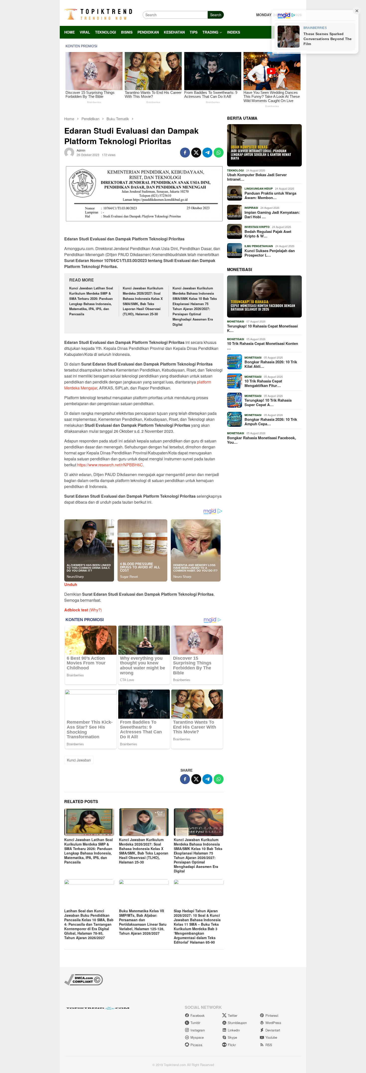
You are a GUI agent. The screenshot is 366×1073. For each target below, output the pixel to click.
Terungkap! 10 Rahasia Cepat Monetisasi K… (262, 328)
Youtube (271, 1037)
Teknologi (235, 170)
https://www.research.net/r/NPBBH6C (110, 465)
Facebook (197, 1015)
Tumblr (195, 1022)
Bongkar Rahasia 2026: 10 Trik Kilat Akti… (270, 364)
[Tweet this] (196, 153)
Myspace (197, 1037)
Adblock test (76, 610)
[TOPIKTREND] (98, 14)
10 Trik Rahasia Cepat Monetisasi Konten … (262, 345)
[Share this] (185, 153)
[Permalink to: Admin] (69, 151)
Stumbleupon (237, 1022)
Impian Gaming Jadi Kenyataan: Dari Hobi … (272, 214)
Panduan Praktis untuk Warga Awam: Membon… (270, 195)
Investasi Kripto (257, 227)
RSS (268, 1044)
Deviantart (272, 1030)
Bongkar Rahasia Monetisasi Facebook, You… (261, 439)
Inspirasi (251, 208)
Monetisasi (235, 321)
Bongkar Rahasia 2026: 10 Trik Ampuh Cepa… (270, 421)
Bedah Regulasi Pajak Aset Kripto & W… (267, 233)
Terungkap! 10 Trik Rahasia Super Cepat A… (268, 402)
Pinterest (271, 1015)
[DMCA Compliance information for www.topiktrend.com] (83, 979)
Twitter (232, 1015)
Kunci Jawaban (79, 759)
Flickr (232, 1044)
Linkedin (234, 1030)
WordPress (273, 1022)
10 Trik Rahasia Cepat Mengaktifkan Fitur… (263, 383)
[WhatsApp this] (219, 153)
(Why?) (95, 610)
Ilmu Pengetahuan (258, 246)
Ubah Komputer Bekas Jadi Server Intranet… (257, 176)
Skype (232, 1037)
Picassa (196, 1044)
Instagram (197, 1030)
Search (215, 14)
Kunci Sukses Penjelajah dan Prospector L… (269, 252)
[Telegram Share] (207, 153)
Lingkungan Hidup (258, 188)
